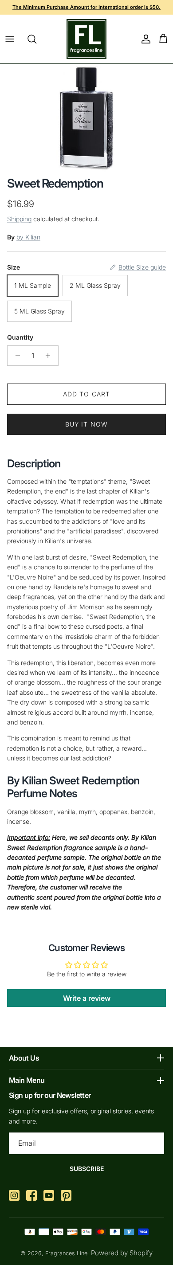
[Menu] (10, 39)
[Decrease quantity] (15, 355)
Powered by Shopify (122, 1253)
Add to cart (86, 394)
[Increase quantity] (50, 355)
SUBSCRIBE (87, 1168)
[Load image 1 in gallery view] (86, 118)
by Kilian (28, 237)
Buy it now (86, 424)
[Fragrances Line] (86, 39)
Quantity (20, 337)
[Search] (36, 39)
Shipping (19, 219)
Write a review (86, 998)
